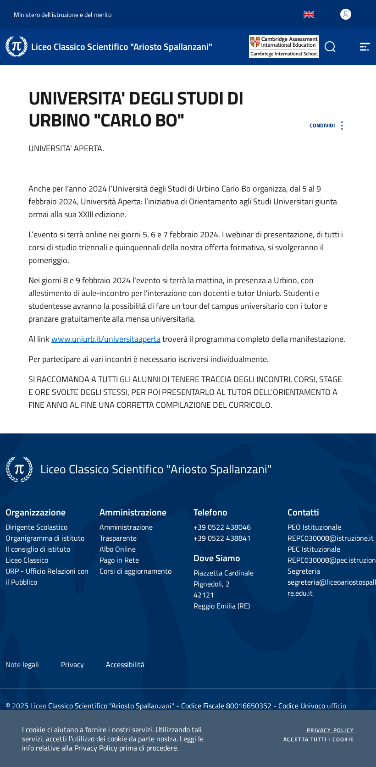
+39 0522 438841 (222, 537)
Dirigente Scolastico (36, 526)
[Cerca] (326, 46)
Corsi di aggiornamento (135, 570)
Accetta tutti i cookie (318, 739)
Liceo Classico (27, 559)
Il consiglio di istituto (38, 548)
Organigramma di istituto (45, 537)
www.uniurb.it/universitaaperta (105, 339)
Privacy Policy (330, 730)
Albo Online (118, 548)
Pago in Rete (119, 559)
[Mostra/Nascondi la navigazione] (364, 46)
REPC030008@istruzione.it (331, 537)
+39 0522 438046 (222, 526)
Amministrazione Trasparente (126, 532)
